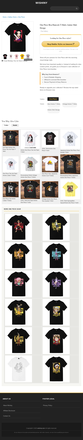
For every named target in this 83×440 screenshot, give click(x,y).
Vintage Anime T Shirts (69, 104)
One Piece (21, 17)
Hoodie (15, 125)
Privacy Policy (47, 405)
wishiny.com (41, 428)
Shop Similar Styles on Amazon (59, 44)
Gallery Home (12, 17)
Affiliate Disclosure (9, 411)
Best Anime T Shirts (54, 104)
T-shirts (5, 125)
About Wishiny (7, 405)
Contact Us (6, 416)
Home (4, 17)
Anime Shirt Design (54, 110)
